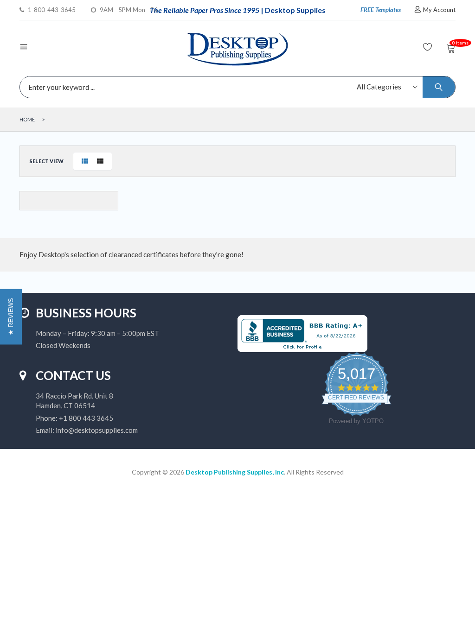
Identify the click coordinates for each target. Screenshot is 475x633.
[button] (11, 316)
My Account (439, 9)
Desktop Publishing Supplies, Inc (235, 472)
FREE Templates (380, 9)
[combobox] (235, 87)
